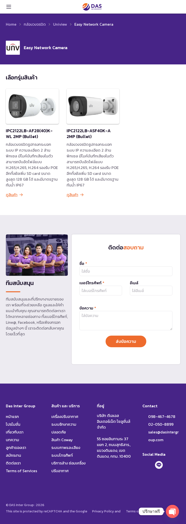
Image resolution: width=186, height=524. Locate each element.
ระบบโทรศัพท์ (62, 455)
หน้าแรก (12, 416)
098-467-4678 (176, 7)
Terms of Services (21, 471)
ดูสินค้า (11, 195)
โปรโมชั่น (13, 424)
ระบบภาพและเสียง (65, 447)
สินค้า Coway (62, 440)
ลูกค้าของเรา (16, 447)
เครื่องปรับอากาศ (64, 416)
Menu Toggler (9, 7)
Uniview (60, 24)
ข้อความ (87, 308)
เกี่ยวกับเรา (14, 432)
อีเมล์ (134, 283)
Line (159, 465)
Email (171, 465)
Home (11, 24)
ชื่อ (83, 263)
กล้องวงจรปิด (35, 24)
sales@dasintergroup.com (163, 436)
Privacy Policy (103, 511)
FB (146, 465)
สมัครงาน (13, 455)
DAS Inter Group (92, 7)
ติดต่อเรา (13, 463)
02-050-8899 (160, 424)
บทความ (12, 440)
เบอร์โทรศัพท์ (91, 283)
